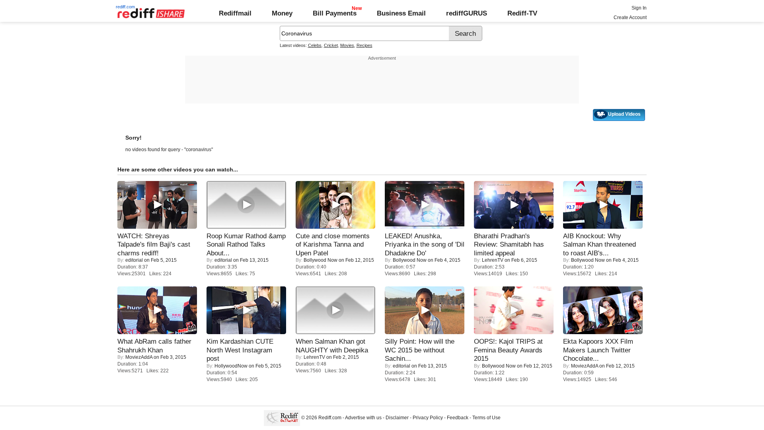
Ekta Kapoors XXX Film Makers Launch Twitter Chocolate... (598, 350)
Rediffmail (235, 13)
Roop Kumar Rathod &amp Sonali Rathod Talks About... (246, 244)
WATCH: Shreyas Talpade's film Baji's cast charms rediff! (153, 244)
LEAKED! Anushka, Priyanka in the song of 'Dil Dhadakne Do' (424, 244)
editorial (134, 260)
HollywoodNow (231, 366)
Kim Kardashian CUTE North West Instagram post (240, 350)
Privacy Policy (428, 417)
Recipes (364, 45)
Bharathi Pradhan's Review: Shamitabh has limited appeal (509, 244)
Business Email (401, 13)
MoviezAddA (138, 357)
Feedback (457, 417)
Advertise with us (363, 417)
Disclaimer (397, 417)
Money (282, 13)
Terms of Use (486, 417)
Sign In (639, 8)
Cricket (331, 45)
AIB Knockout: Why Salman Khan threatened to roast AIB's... (599, 244)
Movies (347, 45)
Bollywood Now (320, 260)
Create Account (630, 17)
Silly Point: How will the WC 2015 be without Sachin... (419, 350)
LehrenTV (492, 260)
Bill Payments (335, 13)
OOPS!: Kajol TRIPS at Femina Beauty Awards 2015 (508, 350)
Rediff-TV (522, 13)
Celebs (315, 45)
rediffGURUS (466, 13)
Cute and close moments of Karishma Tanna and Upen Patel (333, 244)
